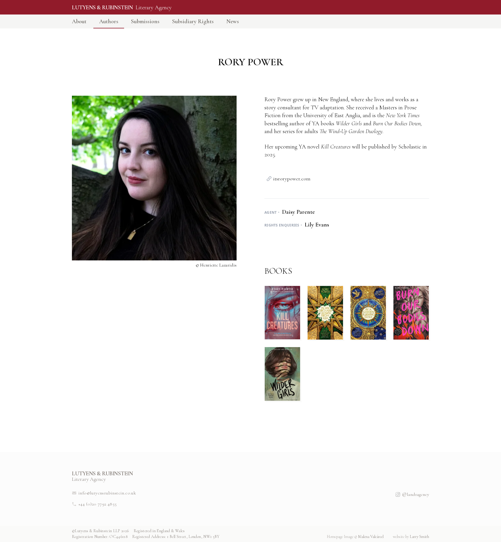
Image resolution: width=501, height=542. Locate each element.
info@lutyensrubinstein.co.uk (107, 493)
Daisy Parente (298, 212)
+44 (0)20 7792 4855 (97, 504)
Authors (108, 21)
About (79, 21)
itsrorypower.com (292, 178)
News (232, 21)
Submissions (145, 21)
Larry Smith (411, 536)
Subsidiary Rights (193, 21)
